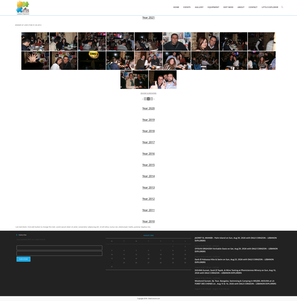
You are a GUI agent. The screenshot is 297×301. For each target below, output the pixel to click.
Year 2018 (148, 131)
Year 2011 (148, 210)
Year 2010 (148, 221)
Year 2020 (148, 108)
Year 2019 (148, 119)
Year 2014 (148, 176)
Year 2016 (148, 153)
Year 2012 (148, 199)
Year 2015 (148, 165)
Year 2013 (148, 187)
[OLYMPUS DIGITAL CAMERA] (92, 60)
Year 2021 (148, 17)
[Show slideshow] (148, 93)
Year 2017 (148, 142)
